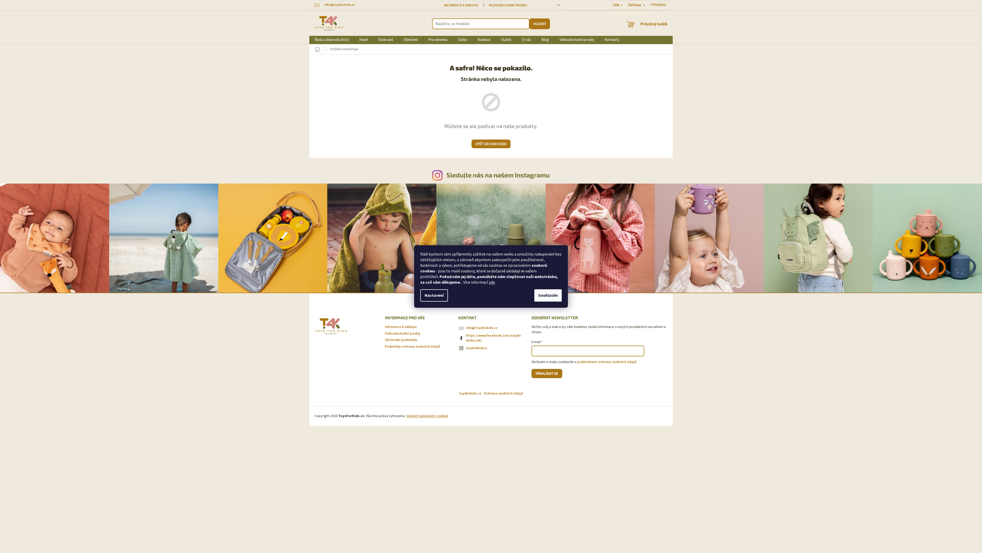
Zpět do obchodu (491, 144)
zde (492, 282)
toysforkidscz (476, 348)
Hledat (539, 24)
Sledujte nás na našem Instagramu (498, 175)
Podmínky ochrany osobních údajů (412, 346)
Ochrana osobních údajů (503, 393)
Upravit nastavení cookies (427, 416)
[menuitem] (331, 40)
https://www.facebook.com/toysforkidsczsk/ (493, 338)
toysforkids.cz (470, 393)
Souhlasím (548, 295)
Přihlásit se (547, 373)
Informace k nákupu (461, 5)
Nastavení (434, 295)
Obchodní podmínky (401, 340)
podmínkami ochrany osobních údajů (607, 362)
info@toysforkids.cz (482, 328)
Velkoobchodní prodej (508, 5)
